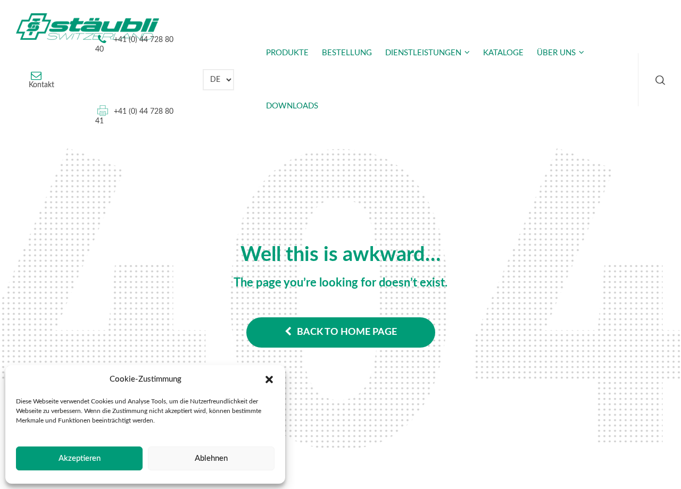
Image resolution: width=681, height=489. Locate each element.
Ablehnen (211, 458)
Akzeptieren (80, 458)
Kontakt (41, 85)
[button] (269, 379)
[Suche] (658, 79)
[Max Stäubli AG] (87, 26)
